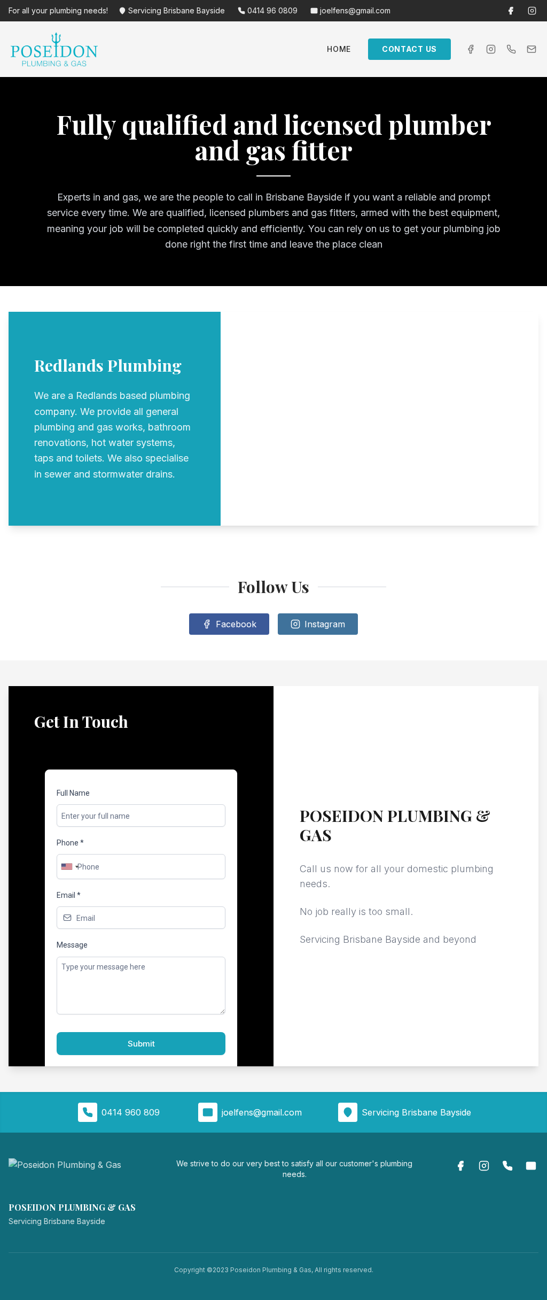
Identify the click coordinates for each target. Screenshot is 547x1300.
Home (339, 48)
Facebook (236, 624)
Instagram (324, 624)
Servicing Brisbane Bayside (176, 10)
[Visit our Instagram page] (532, 10)
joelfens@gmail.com (355, 10)
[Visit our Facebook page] (510, 10)
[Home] (54, 49)
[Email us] (531, 49)
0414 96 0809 (272, 10)
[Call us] (511, 49)
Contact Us (409, 48)
